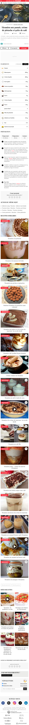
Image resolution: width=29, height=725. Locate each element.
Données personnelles (7, 708)
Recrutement (22, 707)
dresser (18, 183)
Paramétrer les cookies (16, 708)
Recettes (5, 3)
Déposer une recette (6, 675)
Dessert (10, 3)
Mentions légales (6, 709)
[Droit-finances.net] (21, 718)
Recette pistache (6, 585)
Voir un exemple (23, 683)
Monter (10, 158)
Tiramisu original (22, 3)
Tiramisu (15, 3)
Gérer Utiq (24, 708)
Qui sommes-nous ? (8, 707)
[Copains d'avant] (8, 721)
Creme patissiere (6, 212)
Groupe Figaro (13, 709)
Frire (13, 150)
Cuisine (5, 683)
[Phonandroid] (21, 723)
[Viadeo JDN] (21, 721)
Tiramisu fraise (6, 208)
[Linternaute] (8, 718)
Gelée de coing (6, 206)
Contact (13, 707)
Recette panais (16, 585)
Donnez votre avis (18, 24)
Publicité (17, 707)
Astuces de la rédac (7, 685)
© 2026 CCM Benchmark (21, 709)
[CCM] (8, 715)
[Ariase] (8, 723)
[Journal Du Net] (21, 715)
